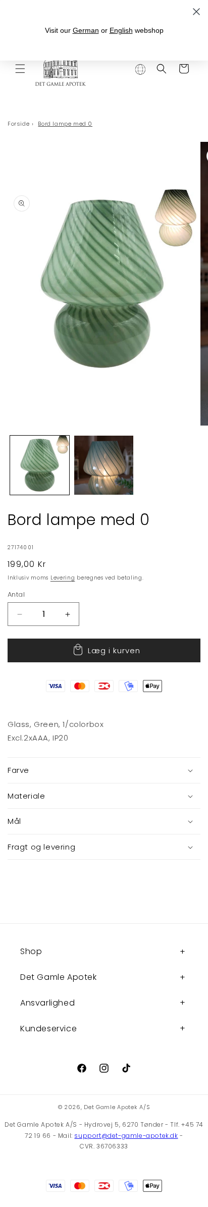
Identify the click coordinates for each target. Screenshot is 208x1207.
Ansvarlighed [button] (47, 1003)
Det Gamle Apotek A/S (117, 1107)
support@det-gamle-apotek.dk (126, 1135)
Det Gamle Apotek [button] (58, 977)
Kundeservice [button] (48, 1028)
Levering (62, 578)
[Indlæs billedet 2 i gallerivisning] (103, 465)
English (121, 30)
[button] (20, 69)
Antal (16, 594)
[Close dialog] (196, 11)
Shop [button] (31, 951)
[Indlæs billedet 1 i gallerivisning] (39, 465)
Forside (18, 124)
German (86, 30)
